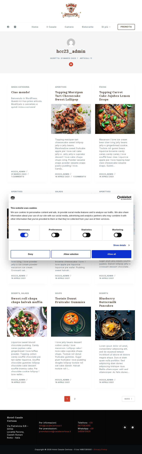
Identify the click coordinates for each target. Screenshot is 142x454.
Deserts (15, 293)
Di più (105, 27)
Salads (59, 192)
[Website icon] (71, 64)
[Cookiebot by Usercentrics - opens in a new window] (119, 198)
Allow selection (71, 254)
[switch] (55, 235)
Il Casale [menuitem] (51, 27)
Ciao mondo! (20, 92)
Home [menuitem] (35, 27)
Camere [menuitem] (69, 27)
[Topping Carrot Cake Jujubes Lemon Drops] (115, 119)
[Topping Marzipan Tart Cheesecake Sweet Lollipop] (71, 119)
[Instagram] (15, 27)
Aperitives (60, 87)
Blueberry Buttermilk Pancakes (107, 302)
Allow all (111, 254)
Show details (119, 245)
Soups (58, 293)
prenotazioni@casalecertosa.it (55, 431)
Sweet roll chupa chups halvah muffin (27, 300)
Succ (127, 399)
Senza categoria (20, 87)
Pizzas (102, 87)
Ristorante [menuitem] (87, 27)
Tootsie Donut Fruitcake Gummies (70, 300)
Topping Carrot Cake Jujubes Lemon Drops (114, 95)
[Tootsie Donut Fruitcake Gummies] (71, 322)
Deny (30, 254)
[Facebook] (8, 27)
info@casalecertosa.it (50, 425)
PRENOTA (126, 26)
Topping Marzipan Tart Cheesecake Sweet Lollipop (69, 95)
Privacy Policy (100, 449)
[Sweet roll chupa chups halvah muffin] (27, 322)
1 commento (17, 177)
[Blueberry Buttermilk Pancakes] (115, 325)
